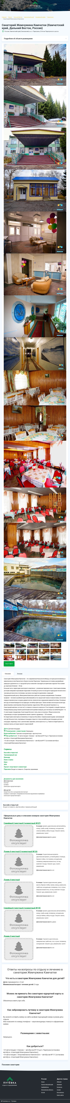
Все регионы (60, 1092)
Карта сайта (60, 1095)
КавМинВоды (45, 1087)
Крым (42, 1081)
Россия (10, 17)
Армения (59, 1084)
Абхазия (59, 1081)
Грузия (59, 1089)
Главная (4, 17)
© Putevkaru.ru (5, 1101)
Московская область (47, 1089)
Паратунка (50, 17)
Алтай (43, 1092)
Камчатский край (29, 17)
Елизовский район (40, 17)
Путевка (13, 1101)
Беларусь (59, 1087)
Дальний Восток (18, 17)
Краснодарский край (47, 1084)
